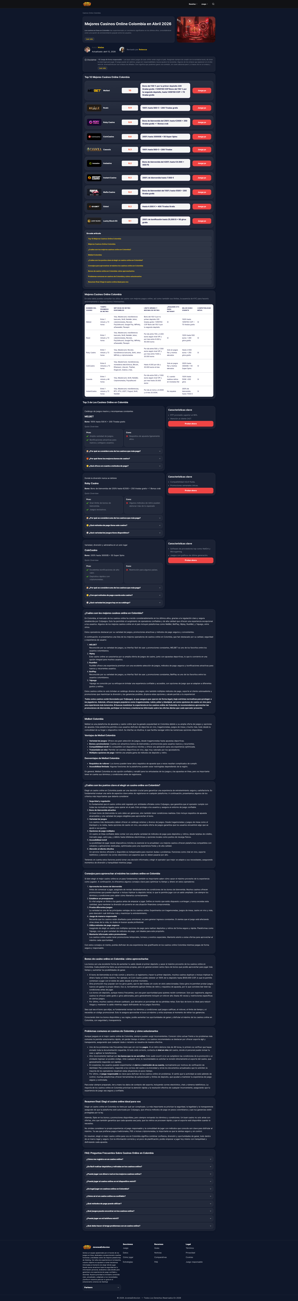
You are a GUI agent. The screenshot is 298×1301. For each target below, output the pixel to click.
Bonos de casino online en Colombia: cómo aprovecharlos (111, 271)
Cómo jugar (128, 1257)
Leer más (89, 39)
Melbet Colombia (95, 255)
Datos (125, 1253)
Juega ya (202, 90)
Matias (101, 47)
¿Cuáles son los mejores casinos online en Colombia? (109, 249)
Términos (190, 1248)
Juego (203, 4)
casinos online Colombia (175, 945)
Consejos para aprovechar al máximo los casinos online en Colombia (115, 266)
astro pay (107, 837)
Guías (156, 1248)
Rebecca (143, 49)
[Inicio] (87, 4)
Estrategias (128, 1262)
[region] (149, 350)
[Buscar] (213, 4)
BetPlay (176, 624)
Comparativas (160, 1257)
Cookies (189, 1257)
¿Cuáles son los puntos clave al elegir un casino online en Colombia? (115, 260)
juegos (129, 632)
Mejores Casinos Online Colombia (101, 244)
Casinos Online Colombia (92, 13)
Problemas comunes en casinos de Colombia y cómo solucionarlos (115, 276)
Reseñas (192, 4)
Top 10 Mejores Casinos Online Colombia (104, 239)
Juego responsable (194, 1262)
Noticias (158, 1253)
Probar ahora (191, 423)
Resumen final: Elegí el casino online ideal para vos (108, 282)
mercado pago (95, 837)
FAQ (156, 1262)
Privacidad (190, 1253)
